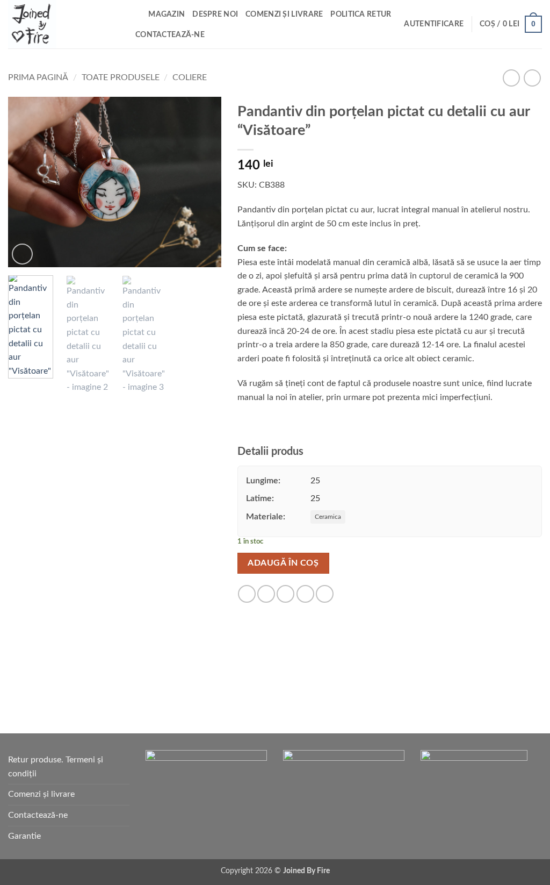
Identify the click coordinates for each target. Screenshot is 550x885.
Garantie (24, 836)
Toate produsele (121, 77)
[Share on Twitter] (266, 594)
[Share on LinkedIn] (325, 594)
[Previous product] (532, 77)
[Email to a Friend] (285, 594)
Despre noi (215, 14)
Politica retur (360, 14)
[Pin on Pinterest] (305, 594)
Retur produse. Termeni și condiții (55, 766)
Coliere (189, 77)
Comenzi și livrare (284, 14)
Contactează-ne (170, 35)
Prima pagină (38, 77)
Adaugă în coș (283, 563)
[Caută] (136, 15)
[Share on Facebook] (247, 594)
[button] (434, 24)
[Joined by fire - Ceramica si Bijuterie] (61, 24)
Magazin (166, 14)
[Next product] (511, 77)
